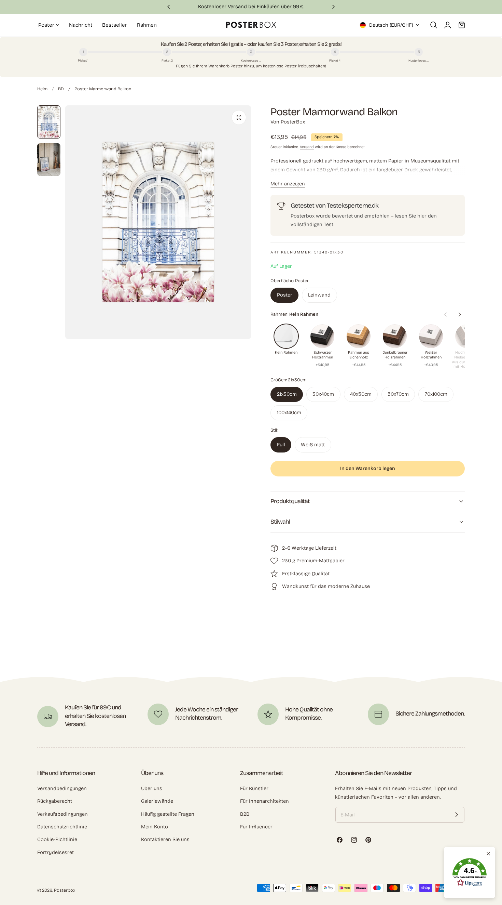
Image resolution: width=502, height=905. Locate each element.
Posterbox (64, 890)
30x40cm (323, 394)
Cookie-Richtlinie (57, 839)
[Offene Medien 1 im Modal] (239, 117)
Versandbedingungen (62, 788)
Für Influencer (256, 827)
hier (422, 216)
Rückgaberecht (54, 801)
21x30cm (287, 394)
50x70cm (398, 394)
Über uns (151, 788)
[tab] (48, 122)
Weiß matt (313, 445)
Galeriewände (157, 801)
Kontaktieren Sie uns (165, 839)
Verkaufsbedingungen (62, 814)
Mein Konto (154, 827)
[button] (434, 25)
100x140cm (289, 412)
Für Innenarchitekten (264, 801)
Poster (284, 295)
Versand (307, 147)
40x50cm (361, 394)
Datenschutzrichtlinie (62, 827)
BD (61, 88)
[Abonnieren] (456, 814)
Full (281, 445)
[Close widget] (488, 854)
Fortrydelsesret (55, 852)
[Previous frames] (445, 314)
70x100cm (436, 394)
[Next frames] (460, 314)
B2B (245, 814)
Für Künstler (254, 788)
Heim (42, 88)
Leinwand (319, 295)
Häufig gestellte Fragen (167, 814)
